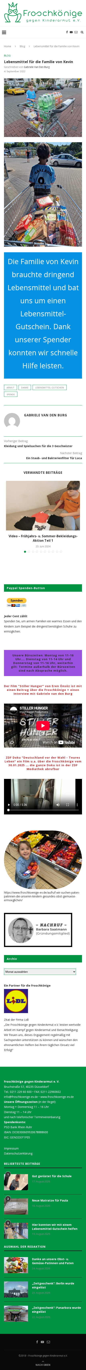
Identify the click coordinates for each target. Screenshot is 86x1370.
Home (7, 46)
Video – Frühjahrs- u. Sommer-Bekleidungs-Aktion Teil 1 (43, 538)
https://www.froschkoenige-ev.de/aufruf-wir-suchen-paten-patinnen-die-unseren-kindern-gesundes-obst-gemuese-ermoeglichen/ (42, 896)
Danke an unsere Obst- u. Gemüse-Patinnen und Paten (53, 1261)
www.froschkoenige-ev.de (57, 1097)
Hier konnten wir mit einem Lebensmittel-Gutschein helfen (54, 1227)
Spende (11, 394)
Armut (10, 387)
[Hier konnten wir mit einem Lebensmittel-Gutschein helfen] (16, 1231)
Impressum (11, 1148)
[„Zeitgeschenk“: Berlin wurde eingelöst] (16, 1289)
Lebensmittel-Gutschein (49, 387)
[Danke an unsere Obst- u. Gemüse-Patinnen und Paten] (16, 1265)
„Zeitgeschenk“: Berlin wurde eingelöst (53, 1285)
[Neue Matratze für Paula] (16, 1206)
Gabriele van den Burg (37, 67)
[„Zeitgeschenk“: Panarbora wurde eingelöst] (16, 1314)
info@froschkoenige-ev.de (21, 1097)
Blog (22, 46)
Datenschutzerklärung (18, 1153)
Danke (24, 387)
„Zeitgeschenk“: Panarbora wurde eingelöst (56, 1310)
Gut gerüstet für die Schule (52, 1176)
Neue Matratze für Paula (50, 1200)
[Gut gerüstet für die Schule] (16, 1182)
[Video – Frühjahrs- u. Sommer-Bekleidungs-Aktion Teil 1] (43, 505)
